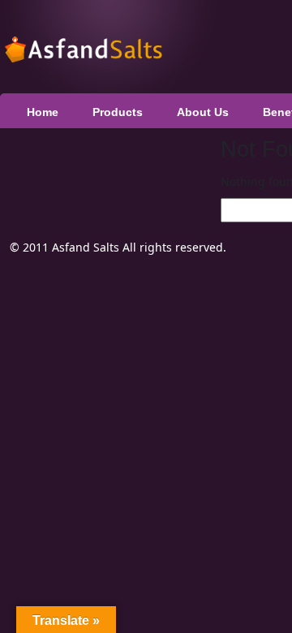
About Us (203, 112)
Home (42, 112)
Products (117, 112)
